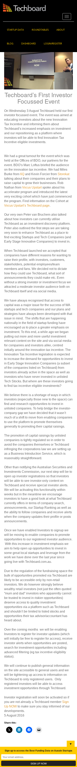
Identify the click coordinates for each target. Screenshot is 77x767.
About (60, 29)
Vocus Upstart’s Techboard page (27, 205)
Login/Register (53, 43)
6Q (22, 174)
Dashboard (28, 43)
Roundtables (40, 29)
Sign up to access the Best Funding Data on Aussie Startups (38, 750)
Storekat (63, 174)
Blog (10, 43)
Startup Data (15, 29)
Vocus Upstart (32, 187)
